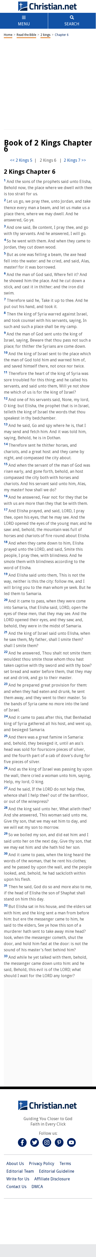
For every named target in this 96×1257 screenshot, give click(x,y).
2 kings (45, 35)
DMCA (37, 1186)
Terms (65, 1163)
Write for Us (17, 1179)
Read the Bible (26, 35)
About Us (15, 1163)
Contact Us (16, 1186)
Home (8, 35)
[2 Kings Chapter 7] (75, 160)
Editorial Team (20, 1171)
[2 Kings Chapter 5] (21, 160)
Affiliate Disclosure (52, 1179)
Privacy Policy (41, 1163)
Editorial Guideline (56, 1171)
